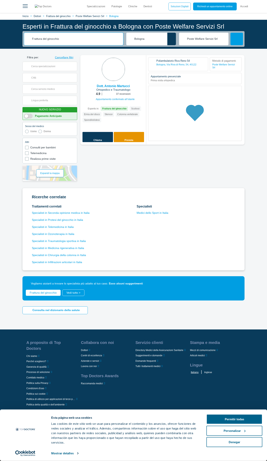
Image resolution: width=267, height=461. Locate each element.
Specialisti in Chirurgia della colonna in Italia (59, 255)
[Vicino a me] (171, 39)
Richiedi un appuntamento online (215, 6)
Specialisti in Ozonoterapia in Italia (53, 233)
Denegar (234, 442)
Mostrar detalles (62, 453)
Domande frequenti (145, 361)
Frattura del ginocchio (58, 16)
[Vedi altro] (141, 63)
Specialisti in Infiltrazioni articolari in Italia (57, 262)
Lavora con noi (89, 366)
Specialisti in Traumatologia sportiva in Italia (59, 241)
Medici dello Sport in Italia (152, 212)
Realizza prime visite (43, 158)
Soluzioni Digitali (180, 6)
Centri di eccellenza (91, 355)
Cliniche (132, 6)
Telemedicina (38, 153)
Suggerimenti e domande (148, 355)
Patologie (116, 6)
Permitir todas (234, 419)
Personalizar (232, 430)
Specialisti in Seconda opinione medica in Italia (61, 212)
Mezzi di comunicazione (203, 350)
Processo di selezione (38, 372)
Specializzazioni (96, 6)
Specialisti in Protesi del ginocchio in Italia (57, 219)
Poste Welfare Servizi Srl (90, 16)
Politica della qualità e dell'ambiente (45, 404)
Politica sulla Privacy (37, 383)
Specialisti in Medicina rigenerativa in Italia (58, 248)
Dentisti (147, 6)
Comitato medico (35, 377)
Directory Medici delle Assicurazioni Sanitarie (159, 350)
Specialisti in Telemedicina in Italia (53, 226)
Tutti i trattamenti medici (147, 366)
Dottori (37, 16)
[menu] (25, 6)
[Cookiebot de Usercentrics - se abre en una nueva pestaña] (25, 453)
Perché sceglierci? (36, 361)
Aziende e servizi (90, 361)
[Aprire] (74, 66)
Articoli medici (197, 355)
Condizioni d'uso (35, 388)
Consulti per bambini (43, 147)
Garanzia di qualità (36, 366)
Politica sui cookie (36, 393)
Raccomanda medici (92, 383)
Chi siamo (31, 356)
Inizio (25, 16)
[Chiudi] (237, 283)
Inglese (208, 372)
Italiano (195, 372)
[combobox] (76, 39)
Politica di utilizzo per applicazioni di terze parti (50, 399)
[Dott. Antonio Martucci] (113, 69)
